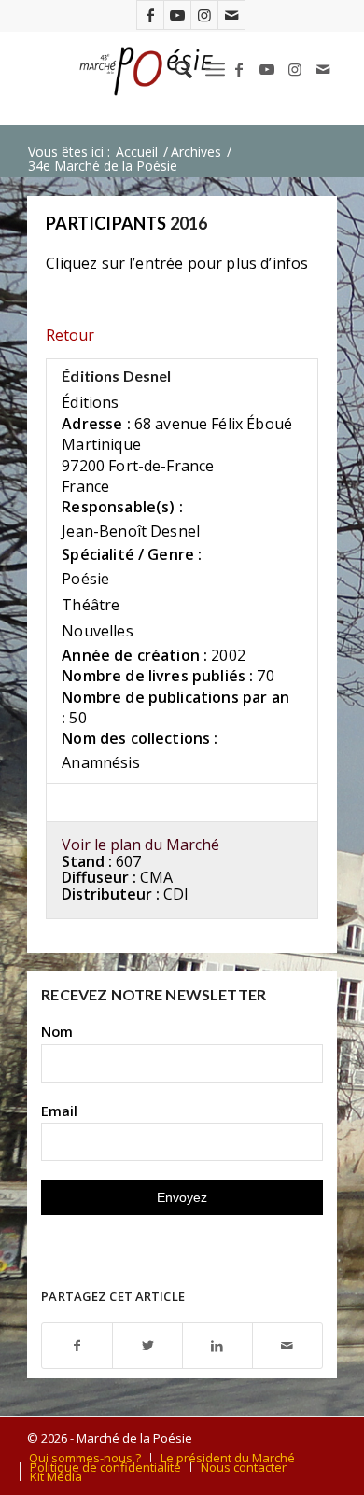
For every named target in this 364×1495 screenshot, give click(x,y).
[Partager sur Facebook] (77, 1346)
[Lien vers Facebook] (150, 15)
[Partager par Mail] (287, 1346)
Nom (57, 1031)
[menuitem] (174, 69)
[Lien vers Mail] (231, 15)
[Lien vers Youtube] (177, 15)
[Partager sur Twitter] (147, 1346)
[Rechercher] (174, 69)
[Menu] (215, 69)
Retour (70, 335)
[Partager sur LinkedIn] (217, 1346)
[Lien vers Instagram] (204, 15)
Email (59, 1110)
